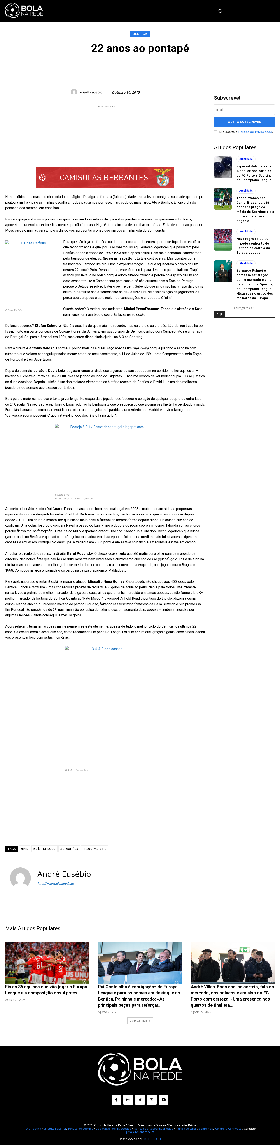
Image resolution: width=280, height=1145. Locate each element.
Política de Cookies (80, 1129)
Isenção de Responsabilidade (153, 1129)
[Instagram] (128, 1100)
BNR (24, 849)
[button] (220, 11)
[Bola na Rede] (24, 11)
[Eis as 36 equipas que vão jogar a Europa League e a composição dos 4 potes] (47, 963)
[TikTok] (140, 1100)
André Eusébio (90, 92)
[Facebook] (116, 1100)
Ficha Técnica (32, 1129)
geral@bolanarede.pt (140, 1132)
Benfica (140, 33)
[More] (238, 67)
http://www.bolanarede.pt (55, 884)
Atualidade (246, 159)
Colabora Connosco (228, 1129)
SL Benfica (69, 849)
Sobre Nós (206, 1129)
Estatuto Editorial (55, 1129)
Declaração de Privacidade (113, 1129)
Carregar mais (243, 308)
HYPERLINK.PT (152, 1139)
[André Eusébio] (75, 92)
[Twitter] (152, 1100)
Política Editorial (186, 1129)
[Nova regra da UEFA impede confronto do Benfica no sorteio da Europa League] (223, 240)
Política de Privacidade (255, 132)
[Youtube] (163, 1100)
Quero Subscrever (244, 121)
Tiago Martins (95, 849)
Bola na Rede (44, 849)
